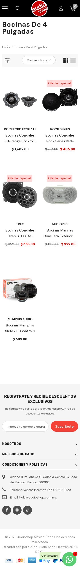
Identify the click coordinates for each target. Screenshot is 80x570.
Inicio (6, 47)
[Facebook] (6, 510)
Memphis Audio (20, 319)
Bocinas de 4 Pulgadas (30, 47)
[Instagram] (17, 510)
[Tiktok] (27, 510)
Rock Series (60, 129)
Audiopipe (60, 224)
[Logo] (39, 8)
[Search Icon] (22, 8)
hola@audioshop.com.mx (38, 497)
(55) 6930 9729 (59, 490)
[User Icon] (61, 8)
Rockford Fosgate (20, 129)
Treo (20, 224)
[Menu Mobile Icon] (5, 8)
